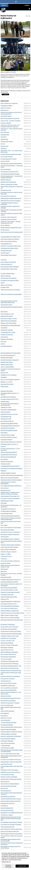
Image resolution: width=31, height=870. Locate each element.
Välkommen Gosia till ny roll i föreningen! (10, 289)
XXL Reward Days (5, 230)
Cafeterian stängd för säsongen (8, 473)
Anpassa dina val (6, 862)
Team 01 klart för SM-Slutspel (8, 743)
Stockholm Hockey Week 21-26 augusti (10, 703)
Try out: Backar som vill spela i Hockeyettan (11, 824)
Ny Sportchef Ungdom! (6, 116)
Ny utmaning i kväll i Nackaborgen (9, 629)
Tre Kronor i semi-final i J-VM (7, 640)
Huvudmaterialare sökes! (6, 513)
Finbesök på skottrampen (7, 461)
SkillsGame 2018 (5, 599)
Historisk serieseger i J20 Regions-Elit (10, 610)
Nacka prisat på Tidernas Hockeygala (10, 266)
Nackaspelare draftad (6, 577)
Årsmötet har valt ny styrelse (7, 529)
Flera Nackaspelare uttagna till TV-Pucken (10, 698)
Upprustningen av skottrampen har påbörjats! (11, 468)
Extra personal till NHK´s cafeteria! (9, 437)
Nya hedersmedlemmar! (6, 346)
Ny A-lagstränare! (5, 713)
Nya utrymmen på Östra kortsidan (9, 683)
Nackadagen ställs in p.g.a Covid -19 (9, 444)
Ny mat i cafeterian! (5, 225)
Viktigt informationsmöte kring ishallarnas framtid (12, 613)
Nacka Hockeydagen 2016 (7, 808)
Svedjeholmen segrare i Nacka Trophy (10, 636)
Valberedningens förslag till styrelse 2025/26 (11, 163)
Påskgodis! (3, 470)
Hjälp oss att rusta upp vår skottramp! (10, 477)
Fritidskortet (3, 148)
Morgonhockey (4, 139)
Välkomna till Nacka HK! (6, 264)
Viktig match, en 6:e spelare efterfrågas (10, 617)
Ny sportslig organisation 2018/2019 (9, 582)
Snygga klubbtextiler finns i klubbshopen (10, 601)
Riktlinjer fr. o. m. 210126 (6, 382)
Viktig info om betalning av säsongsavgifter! (11, 294)
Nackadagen (4, 503)
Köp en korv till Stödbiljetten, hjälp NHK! (10, 379)
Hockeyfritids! (4, 327)
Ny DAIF (2, 282)
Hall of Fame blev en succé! (7, 314)
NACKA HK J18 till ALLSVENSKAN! (9, 777)
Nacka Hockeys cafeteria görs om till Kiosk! (11, 442)
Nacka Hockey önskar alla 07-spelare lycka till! (12, 232)
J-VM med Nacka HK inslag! (7, 774)
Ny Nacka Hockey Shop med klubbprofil (10, 676)
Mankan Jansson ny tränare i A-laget (9, 615)
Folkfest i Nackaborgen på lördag (9, 597)
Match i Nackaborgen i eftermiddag (9, 652)
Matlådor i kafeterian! (6, 179)
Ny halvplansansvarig (6, 190)
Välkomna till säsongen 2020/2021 (9, 452)
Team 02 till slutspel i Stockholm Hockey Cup (11, 731)
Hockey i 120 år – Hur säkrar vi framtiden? (11, 120)
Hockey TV (3, 446)
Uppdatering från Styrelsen (7, 384)
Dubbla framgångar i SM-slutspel (8, 734)
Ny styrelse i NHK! (5, 287)
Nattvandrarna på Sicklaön (7, 643)
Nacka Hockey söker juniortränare (9, 241)
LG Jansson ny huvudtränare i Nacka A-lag (11, 759)
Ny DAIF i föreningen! (6, 108)
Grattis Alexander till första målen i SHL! (10, 496)
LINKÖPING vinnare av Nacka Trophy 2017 (10, 772)
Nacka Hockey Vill (5, 781)
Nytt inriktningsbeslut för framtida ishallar (10, 353)
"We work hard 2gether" (6, 659)
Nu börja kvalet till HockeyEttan (8, 738)
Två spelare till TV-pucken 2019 (8, 509)
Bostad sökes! (4, 715)
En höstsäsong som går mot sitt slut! (9, 171)
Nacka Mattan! (4, 432)
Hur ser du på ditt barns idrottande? (9, 688)
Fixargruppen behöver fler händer (8, 219)
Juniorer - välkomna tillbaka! (7, 367)
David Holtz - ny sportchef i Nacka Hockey (11, 246)
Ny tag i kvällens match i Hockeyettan (9, 626)
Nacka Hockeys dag (5, 276)
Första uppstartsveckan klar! (7, 827)
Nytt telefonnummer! (5, 490)
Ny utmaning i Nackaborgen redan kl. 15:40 (11, 666)
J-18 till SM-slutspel (5, 745)
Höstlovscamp (4, 788)
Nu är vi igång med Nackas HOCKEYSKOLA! (11, 485)
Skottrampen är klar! (5, 464)
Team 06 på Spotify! (5, 720)
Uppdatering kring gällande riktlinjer (9, 423)
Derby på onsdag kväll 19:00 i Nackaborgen (11, 633)
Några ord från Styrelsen (6, 285)
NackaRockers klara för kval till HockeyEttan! (11, 480)
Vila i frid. (3, 144)
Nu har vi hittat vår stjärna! (7, 156)
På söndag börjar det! (6, 790)
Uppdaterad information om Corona (9, 414)
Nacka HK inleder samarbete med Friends (10, 801)
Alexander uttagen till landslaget (8, 729)
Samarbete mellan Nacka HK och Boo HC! (10, 579)
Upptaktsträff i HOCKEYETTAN (8, 685)
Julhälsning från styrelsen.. (7, 141)
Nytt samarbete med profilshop (8, 700)
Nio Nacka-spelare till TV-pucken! (8, 159)
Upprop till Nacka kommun (7, 649)
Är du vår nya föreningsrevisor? (8, 355)
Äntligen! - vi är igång (6, 554)
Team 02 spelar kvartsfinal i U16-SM (9, 590)
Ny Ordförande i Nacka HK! (7, 421)
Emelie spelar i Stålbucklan (7, 741)
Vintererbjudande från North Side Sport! (10, 425)
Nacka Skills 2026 (5, 132)
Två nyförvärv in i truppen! (7, 815)
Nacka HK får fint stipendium (7, 711)
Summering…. (4, 259)
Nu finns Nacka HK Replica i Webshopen (10, 561)
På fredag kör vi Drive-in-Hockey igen (9, 770)
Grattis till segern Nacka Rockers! (8, 255)
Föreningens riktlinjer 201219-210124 (9, 399)
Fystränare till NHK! (5, 161)
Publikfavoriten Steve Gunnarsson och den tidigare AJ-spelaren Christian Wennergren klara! (11, 818)
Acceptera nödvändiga (8, 866)
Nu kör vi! (3, 344)
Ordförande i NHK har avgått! (7, 435)
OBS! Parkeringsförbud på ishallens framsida (11, 307)
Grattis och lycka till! (5, 412)
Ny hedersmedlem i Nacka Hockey (9, 269)
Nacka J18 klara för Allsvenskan (8, 262)
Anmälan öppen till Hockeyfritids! (9, 278)
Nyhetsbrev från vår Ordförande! (8, 182)
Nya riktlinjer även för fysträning (8, 397)
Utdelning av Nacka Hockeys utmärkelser (10, 545)
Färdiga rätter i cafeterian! (7, 330)
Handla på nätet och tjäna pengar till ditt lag (11, 779)
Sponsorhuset (4, 311)
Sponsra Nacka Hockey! (6, 304)
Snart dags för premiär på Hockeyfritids (10, 498)
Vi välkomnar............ (5, 558)
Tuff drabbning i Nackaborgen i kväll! (9, 661)
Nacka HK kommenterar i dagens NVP (10, 360)
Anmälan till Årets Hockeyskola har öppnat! (11, 154)
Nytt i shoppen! (4, 459)
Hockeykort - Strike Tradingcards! (9, 217)
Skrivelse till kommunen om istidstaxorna (10, 532)
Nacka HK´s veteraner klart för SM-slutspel (11, 736)
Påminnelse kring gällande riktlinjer (9, 430)
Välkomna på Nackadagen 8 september (10, 516)
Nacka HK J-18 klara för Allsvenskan (9, 645)
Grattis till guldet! (5, 536)
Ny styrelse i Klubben (6, 563)
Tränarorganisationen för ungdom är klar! (10, 236)
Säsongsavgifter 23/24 (6, 243)
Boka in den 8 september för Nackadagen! (11, 527)
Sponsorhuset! (4, 337)
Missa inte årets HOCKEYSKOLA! (8, 654)
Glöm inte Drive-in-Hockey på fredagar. (10, 783)
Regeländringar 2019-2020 (7, 500)
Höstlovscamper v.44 (6, 681)
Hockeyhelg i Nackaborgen (7, 594)
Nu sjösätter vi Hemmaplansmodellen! (10, 280)
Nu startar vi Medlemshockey (7, 273)
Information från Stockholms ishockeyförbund (12, 475)
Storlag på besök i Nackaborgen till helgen (11, 631)
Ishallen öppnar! (4, 386)
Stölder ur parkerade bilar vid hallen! (9, 184)
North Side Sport (5, 488)
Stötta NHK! (3, 137)
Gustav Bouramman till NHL (7, 810)
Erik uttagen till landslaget (7, 725)
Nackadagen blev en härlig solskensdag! (10, 325)
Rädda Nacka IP (4, 569)
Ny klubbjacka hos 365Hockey (8, 796)
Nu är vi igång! (4, 525)
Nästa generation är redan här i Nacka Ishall (11, 762)
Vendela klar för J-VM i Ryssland (8, 638)
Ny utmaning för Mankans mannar (9, 603)
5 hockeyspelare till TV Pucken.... (8, 332)
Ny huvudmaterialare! (6, 169)
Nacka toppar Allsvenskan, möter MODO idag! (12, 620)
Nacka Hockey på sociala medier (8, 786)
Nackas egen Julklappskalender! (8, 409)
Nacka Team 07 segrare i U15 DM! (9, 318)
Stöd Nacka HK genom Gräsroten (9, 551)
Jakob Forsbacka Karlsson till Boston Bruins (11, 727)
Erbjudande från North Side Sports (9, 454)
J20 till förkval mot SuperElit (7, 748)
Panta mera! (3, 341)
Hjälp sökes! (4, 571)
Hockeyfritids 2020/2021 (6, 439)
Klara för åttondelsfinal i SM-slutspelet (10, 606)
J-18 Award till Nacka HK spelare (8, 722)
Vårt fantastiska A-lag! (6, 416)
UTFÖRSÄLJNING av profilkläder (8, 511)
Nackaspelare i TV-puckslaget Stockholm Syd (11, 812)
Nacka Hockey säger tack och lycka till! (10, 118)
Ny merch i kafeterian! (6, 123)
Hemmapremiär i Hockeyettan (8, 678)
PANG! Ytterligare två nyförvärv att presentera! (11, 833)
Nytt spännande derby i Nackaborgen (9, 663)
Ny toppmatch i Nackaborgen (8, 624)
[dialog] (15, 860)
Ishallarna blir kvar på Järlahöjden (9, 321)
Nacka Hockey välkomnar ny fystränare (10, 239)
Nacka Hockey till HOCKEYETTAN (8, 690)
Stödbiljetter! (4, 377)
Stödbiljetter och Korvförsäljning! (8, 375)
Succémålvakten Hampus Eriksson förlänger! (11, 822)
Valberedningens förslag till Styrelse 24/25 (11, 198)
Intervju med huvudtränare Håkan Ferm (10, 831)
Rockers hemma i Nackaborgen (8, 656)
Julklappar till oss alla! (6, 407)
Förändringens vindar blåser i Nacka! (9, 248)
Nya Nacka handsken (6, 696)
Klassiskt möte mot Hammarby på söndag (11, 670)
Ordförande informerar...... (7, 556)
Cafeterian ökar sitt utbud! (7, 334)
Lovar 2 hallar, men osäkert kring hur (9, 608)
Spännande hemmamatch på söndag (9, 668)
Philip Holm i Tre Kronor (6, 718)
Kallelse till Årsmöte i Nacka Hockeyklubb (11, 200)
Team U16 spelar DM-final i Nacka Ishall (10, 753)
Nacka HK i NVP (4, 372)
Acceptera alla (22, 866)
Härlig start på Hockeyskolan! (8, 428)
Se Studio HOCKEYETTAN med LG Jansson (11, 798)
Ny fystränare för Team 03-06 (7, 803)
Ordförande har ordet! (6, 419)
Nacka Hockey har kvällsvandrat (8, 457)
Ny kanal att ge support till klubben (9, 587)
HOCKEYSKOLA (4, 805)
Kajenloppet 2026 (5, 134)
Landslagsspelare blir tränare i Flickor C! (10, 466)
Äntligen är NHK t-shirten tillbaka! (8, 323)
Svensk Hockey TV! (5, 253)
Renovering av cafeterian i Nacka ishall (10, 534)
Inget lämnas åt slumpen (6, 764)
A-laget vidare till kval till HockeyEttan (9, 547)
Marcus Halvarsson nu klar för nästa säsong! (11, 829)
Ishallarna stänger (5, 401)
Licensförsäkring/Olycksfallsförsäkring (10, 174)
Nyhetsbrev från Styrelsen (7, 339)
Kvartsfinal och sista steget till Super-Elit (10, 592)
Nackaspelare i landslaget (7, 647)
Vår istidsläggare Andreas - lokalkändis (10, 539)
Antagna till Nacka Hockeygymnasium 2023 (11, 227)
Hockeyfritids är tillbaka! (6, 105)
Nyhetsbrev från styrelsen (7, 316)
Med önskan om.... (5, 110)
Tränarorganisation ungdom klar (8, 196)
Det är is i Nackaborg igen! (7, 705)
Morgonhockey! (4, 146)
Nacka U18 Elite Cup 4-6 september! (9, 103)
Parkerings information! (6, 250)
